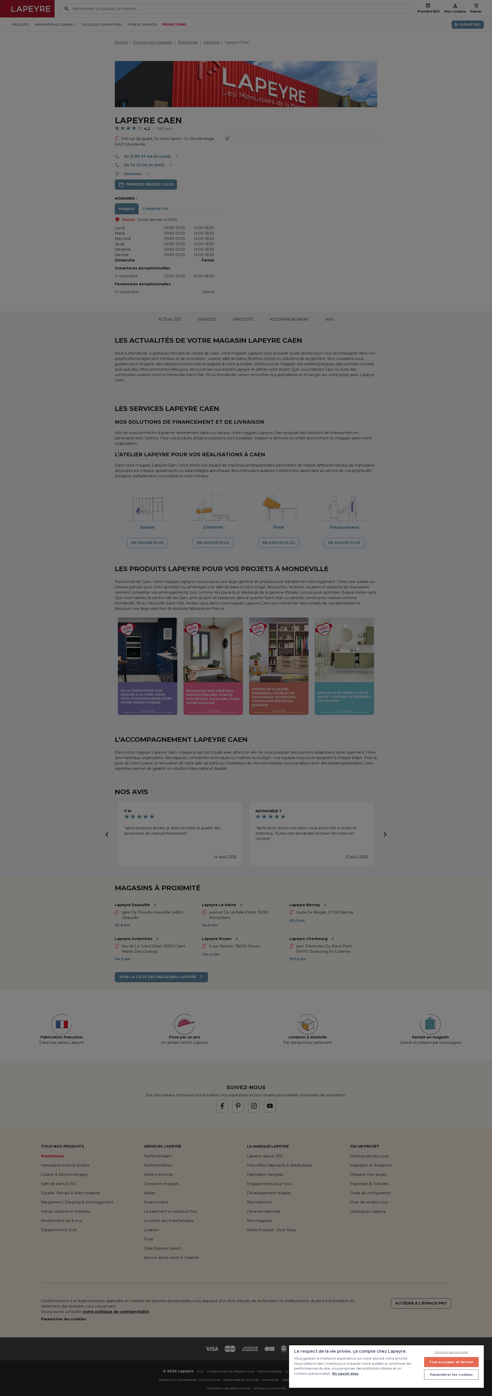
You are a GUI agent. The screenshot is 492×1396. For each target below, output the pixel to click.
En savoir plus (345, 1373)
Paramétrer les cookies (451, 1374)
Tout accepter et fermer (451, 1362)
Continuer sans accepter (451, 1352)
